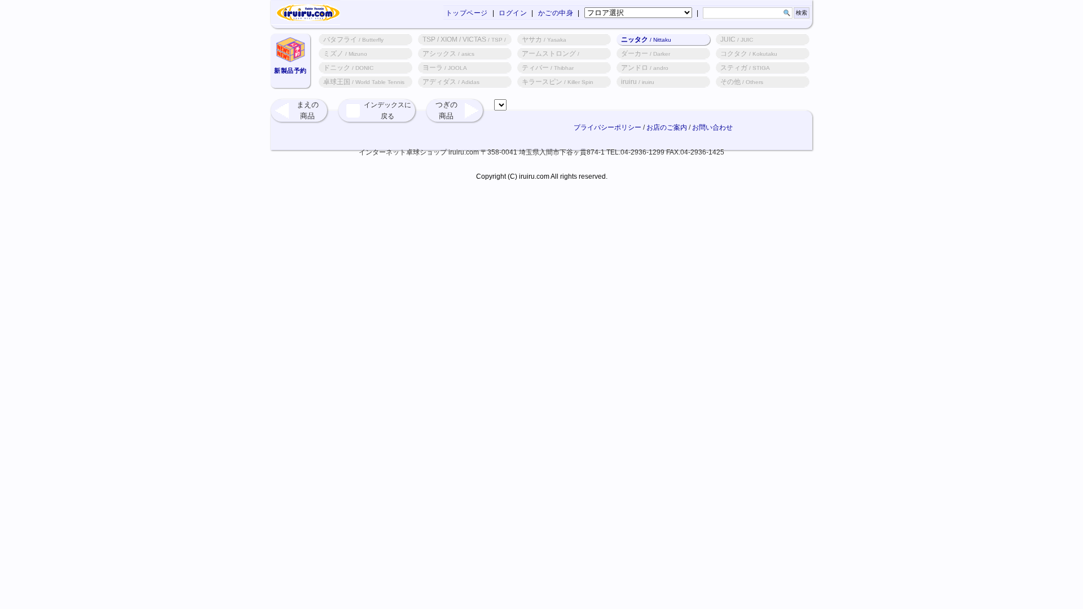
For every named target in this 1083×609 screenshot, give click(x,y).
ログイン (513, 13)
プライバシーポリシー (607, 127)
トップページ (467, 13)
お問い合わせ (712, 127)
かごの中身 (556, 13)
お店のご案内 (666, 127)
